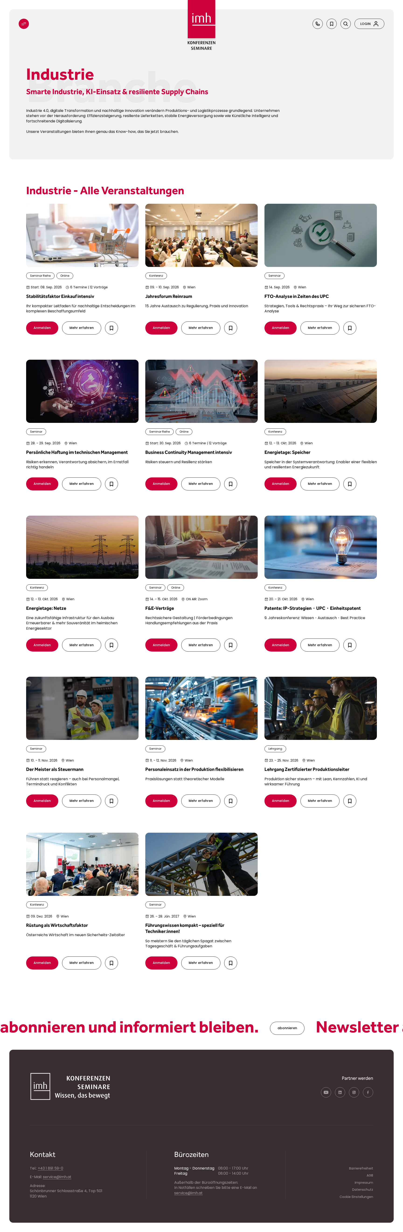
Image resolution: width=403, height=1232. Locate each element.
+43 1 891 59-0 (50, 1168)
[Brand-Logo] (201, 19)
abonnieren (245, 1028)
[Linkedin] (340, 1092)
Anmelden (42, 327)
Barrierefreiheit (361, 1168)
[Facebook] (368, 1092)
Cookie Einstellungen (356, 1196)
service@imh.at (57, 1177)
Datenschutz (362, 1189)
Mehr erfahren (81, 327)
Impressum (364, 1182)
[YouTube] (326, 1092)
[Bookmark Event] (111, 328)
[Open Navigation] (24, 24)
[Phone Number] (318, 24)
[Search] (345, 24)
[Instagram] (354, 1092)
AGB (370, 1175)
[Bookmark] (332, 24)
